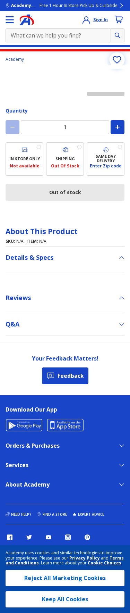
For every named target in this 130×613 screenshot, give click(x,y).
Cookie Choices (104, 563)
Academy (15, 59)
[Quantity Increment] (117, 127)
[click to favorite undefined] (116, 59)
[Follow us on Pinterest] (87, 537)
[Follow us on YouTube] (48, 537)
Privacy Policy (84, 558)
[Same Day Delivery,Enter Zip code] (105, 159)
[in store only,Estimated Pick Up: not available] (24, 159)
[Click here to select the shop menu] (10, 19)
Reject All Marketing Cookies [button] (65, 578)
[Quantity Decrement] (12, 127)
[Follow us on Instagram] (68, 537)
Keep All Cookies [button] (65, 599)
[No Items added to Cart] (118, 19)
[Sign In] (86, 19)
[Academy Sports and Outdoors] (26, 19)
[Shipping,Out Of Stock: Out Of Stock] (65, 159)
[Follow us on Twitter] (29, 537)
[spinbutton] (65, 127)
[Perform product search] (117, 35)
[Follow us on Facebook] (10, 537)
